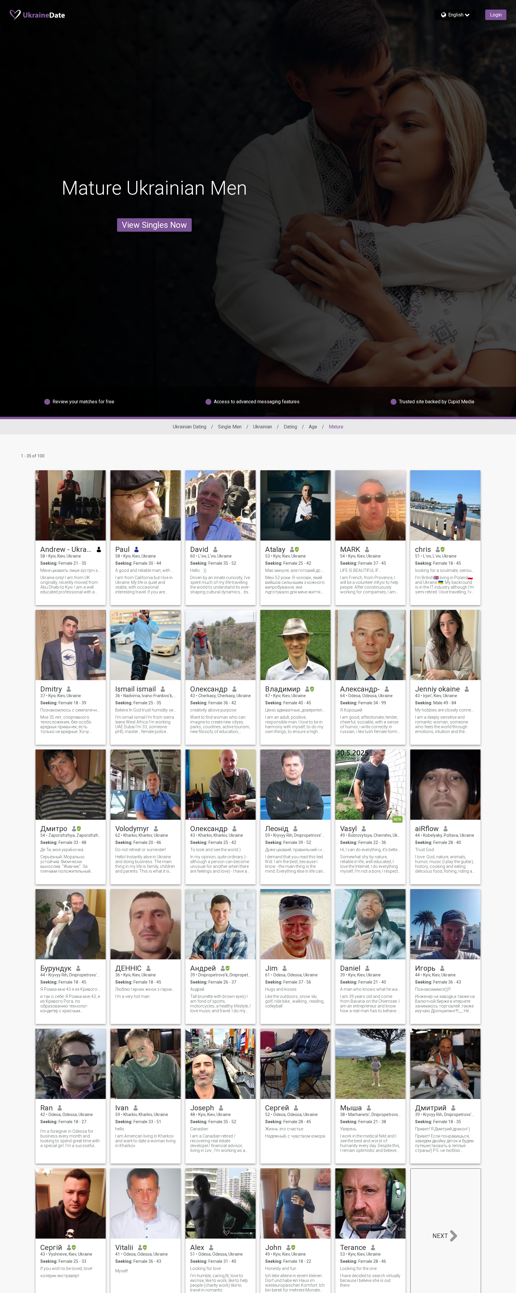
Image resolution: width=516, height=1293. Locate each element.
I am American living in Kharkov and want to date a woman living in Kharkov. (145, 1141)
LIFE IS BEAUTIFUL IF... (360, 570)
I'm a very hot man (132, 996)
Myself (121, 1270)
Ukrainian (262, 427)
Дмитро (53, 829)
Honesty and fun (280, 1268)
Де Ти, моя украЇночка (61, 849)
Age (313, 427)
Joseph (202, 1108)
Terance (353, 1247)
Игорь (425, 968)
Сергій (51, 1247)
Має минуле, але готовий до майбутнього (295, 570)
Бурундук (55, 968)
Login (496, 15)
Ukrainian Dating (189, 427)
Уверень (348, 1128)
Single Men (230, 427)
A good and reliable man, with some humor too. (145, 570)
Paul (122, 549)
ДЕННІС (128, 968)
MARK (350, 549)
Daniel (350, 968)
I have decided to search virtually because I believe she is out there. (370, 1280)
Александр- (360, 689)
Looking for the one (358, 1268)
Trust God (424, 849)
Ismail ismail (135, 689)
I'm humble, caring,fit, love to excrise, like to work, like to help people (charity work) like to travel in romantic (219, 1282)
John (273, 1247)
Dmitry (51, 689)
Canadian (199, 1128)
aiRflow (427, 829)
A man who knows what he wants (370, 989)
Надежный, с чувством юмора (295, 1136)
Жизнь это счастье (284, 1128)
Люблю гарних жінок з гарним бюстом (145, 989)
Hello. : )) (198, 570)
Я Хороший (351, 710)
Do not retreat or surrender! (140, 849)
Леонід (276, 829)
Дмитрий (430, 1108)
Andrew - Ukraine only (66, 549)
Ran (46, 1108)
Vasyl (348, 829)
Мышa (351, 1108)
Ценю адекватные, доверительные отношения (295, 710)
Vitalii (124, 1247)
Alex (197, 1247)
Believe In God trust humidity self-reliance (145, 710)
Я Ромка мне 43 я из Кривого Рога (70, 989)
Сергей (277, 1108)
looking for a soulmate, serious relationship (445, 570)
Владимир (282, 689)
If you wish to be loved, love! (66, 1268)
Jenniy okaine (437, 689)
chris (423, 549)
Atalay (275, 549)
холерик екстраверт (59, 1275)
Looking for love (205, 1268)
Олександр (209, 689)
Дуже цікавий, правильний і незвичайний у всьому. (295, 849)
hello (119, 1128)
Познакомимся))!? (433, 989)
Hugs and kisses (281, 989)
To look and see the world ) (215, 849)
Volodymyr (132, 829)
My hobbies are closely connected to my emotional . (445, 710)
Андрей (203, 968)
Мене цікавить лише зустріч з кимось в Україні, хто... (70, 570)
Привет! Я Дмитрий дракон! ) (442, 1128)
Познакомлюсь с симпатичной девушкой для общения (70, 710)
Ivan (122, 1108)
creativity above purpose (213, 710)
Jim (271, 968)
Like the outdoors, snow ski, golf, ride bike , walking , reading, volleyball (294, 1001)
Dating (290, 427)
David (199, 549)
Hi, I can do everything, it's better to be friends (370, 849)
